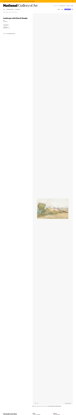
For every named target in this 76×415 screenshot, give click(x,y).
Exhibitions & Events (10, 9)
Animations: (68, 5)
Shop (62, 9)
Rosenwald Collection (56, 414)
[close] (72, 1)
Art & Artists (17, 9)
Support (59, 9)
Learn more (33, 1)
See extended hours (62, 5)
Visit (4, 9)
